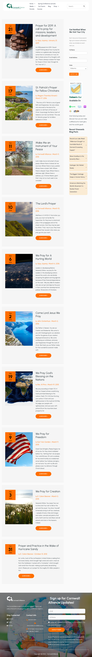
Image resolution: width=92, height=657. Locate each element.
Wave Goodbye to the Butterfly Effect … (77, 157)
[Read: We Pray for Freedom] (19, 449)
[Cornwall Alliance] (16, 6)
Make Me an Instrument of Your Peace (46, 146)
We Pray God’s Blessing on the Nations (44, 376)
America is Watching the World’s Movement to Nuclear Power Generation (77, 187)
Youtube (10, 625)
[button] (34, 3)
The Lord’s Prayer (46, 203)
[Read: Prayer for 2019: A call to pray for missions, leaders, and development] (19, 41)
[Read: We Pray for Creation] (19, 507)
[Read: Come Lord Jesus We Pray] (19, 328)
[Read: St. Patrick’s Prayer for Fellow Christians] (19, 103)
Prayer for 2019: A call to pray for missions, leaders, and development (46, 30)
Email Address (73, 57)
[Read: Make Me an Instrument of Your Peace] (19, 158)
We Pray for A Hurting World (44, 257)
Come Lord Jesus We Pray (48, 314)
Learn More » (43, 70)
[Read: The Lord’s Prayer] (19, 219)
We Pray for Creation (48, 491)
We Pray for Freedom (42, 435)
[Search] (84, 6)
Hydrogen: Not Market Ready (77, 166)
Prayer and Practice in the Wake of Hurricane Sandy (38, 547)
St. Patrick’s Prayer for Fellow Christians (47, 89)
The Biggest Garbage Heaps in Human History (77, 175)
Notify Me (74, 74)
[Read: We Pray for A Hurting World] (19, 271)
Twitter (10, 622)
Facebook (10, 619)
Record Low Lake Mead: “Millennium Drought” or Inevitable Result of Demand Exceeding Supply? (77, 144)
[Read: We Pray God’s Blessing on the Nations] (19, 388)
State (70, 65)
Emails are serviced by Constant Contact (58, 644)
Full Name (72, 50)
